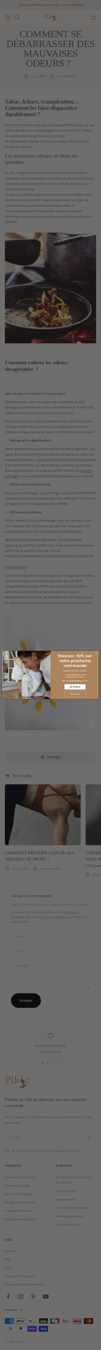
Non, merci (75, 694)
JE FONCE (75, 686)
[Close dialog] (96, 653)
